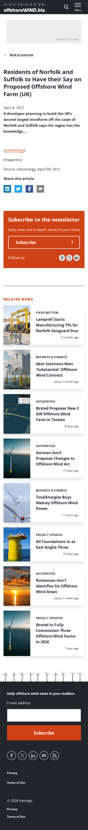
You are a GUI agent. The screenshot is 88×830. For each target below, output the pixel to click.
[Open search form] (66, 7)
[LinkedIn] (76, 258)
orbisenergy (14, 150)
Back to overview (21, 55)
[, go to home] (24, 7)
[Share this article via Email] (40, 189)
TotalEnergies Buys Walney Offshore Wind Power (57, 503)
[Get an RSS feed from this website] (54, 755)
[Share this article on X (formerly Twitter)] (18, 189)
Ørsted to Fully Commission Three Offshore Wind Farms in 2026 (56, 633)
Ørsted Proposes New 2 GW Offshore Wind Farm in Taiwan (57, 414)
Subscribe (26, 242)
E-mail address (19, 703)
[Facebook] (62, 258)
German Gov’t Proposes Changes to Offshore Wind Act (55, 458)
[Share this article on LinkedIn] (7, 189)
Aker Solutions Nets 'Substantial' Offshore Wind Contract (56, 369)
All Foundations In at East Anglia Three (55, 544)
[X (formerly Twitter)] (69, 258)
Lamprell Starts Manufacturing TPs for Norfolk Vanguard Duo (57, 325)
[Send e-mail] (43, 755)
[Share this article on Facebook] (29, 189)
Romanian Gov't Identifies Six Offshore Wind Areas (56, 586)
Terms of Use (16, 783)
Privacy (12, 773)
